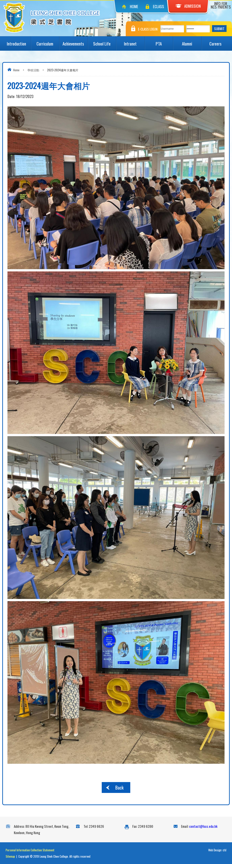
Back (119, 787)
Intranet (130, 43)
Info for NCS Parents (221, 5)
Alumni (187, 43)
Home (134, 6)
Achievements (73, 43)
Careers (215, 43)
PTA (159, 43)
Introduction (16, 43)
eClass (158, 6)
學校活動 (33, 70)
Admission (192, 6)
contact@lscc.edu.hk (203, 826)
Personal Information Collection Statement (30, 850)
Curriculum (44, 43)
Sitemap (10, 856)
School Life (102, 43)
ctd (224, 850)
